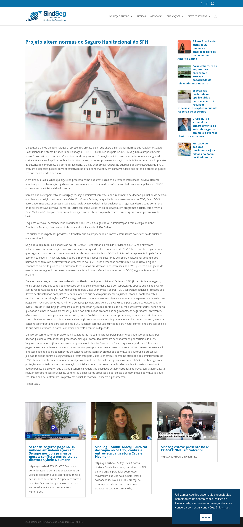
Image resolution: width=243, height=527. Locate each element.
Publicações (173, 16)
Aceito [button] (206, 517)
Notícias (141, 16)
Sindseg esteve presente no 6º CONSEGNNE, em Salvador (185, 448)
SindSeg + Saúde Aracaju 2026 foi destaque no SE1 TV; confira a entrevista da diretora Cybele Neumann (121, 452)
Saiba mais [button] (223, 507)
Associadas (156, 16)
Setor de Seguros (197, 16)
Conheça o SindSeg (119, 16)
